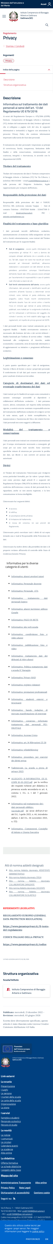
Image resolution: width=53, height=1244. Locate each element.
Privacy (8, 60)
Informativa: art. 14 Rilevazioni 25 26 (28, 742)
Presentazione (8, 1086)
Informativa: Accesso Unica (24, 735)
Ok (46, 1239)
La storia (5, 1107)
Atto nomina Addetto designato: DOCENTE (27, 888)
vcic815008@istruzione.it (38, 181)
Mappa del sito (9, 1176)
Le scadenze (7, 1149)
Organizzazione (8, 1104)
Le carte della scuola (11, 1100)
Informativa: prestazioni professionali (29, 692)
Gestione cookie (42, 1192)
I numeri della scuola (11, 1097)
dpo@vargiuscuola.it (24, 213)
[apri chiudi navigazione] (4, 16)
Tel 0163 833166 (8, 1210)
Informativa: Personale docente (26, 583)
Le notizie (5, 1135)
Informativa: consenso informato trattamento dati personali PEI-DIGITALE (29, 724)
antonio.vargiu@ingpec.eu (13, 216)
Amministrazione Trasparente (16, 1182)
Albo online (6, 1153)
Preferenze (33, 1239)
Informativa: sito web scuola (24, 627)
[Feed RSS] (14, 1198)
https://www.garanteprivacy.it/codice (25, 944)
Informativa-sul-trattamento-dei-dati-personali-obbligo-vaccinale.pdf (27, 807)
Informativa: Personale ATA (24, 591)
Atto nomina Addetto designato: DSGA (25, 877)
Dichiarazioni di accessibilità (15, 1192)
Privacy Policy (8, 1187)
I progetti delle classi (11, 1170)
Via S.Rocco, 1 (7, 1207)
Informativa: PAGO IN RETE (24, 619)
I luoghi (4, 1089)
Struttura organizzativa (15, 85)
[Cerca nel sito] (47, 25)
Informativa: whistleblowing (24, 749)
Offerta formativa (9, 1163)
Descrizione (9, 79)
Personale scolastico (11, 1121)
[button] (26, 70)
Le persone (6, 1093)
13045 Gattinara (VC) (24, 1207)
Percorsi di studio (9, 1125)
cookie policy (38, 1231)
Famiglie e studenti (10, 1117)
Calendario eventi (9, 1145)
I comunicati (7, 1138)
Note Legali (24, 1187)
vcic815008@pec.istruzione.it (19, 1214)
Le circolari (6, 1142)
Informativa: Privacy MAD (23, 677)
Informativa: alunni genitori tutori (27, 576)
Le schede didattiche (11, 1166)
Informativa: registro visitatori (25, 684)
